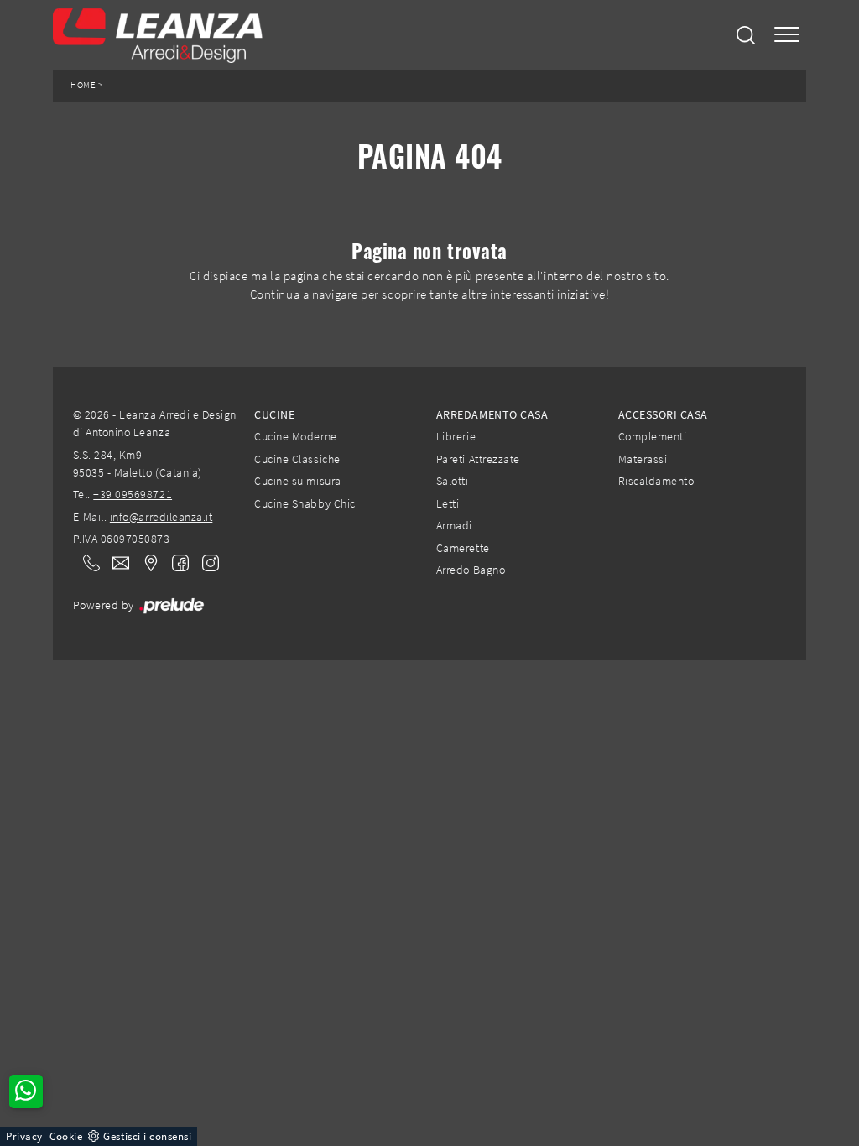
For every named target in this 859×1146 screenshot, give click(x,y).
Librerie (456, 436)
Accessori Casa (663, 414)
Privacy (24, 1136)
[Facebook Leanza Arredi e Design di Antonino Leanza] (177, 561)
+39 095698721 (132, 494)
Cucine (274, 414)
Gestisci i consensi (147, 1136)
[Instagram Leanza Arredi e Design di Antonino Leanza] (205, 561)
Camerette (463, 547)
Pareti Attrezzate (478, 458)
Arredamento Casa (492, 414)
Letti (448, 503)
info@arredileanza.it (161, 516)
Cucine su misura (297, 480)
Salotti (452, 480)
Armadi (454, 525)
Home (83, 85)
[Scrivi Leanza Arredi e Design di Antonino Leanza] (115, 562)
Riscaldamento (656, 480)
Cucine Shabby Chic (304, 503)
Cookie (65, 1136)
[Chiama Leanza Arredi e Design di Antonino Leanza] (86, 562)
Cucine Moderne (295, 436)
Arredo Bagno (470, 569)
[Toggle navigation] (787, 34)
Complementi (652, 436)
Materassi (643, 458)
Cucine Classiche (297, 458)
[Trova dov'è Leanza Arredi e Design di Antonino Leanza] (146, 562)
